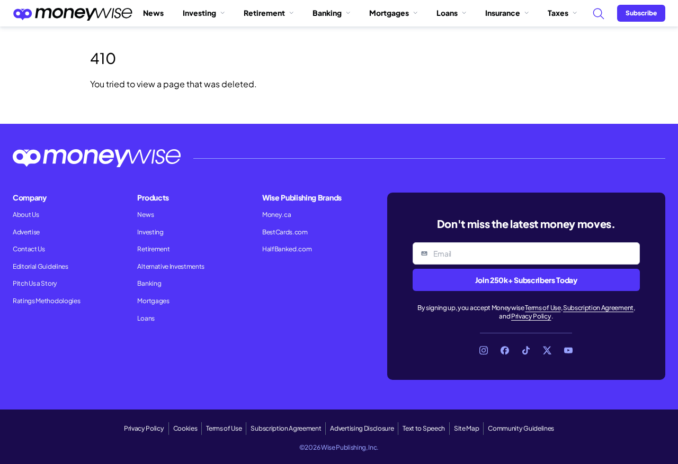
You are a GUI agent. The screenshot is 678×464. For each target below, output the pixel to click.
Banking (327, 12)
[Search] (598, 13)
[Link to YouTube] (568, 350)
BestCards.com (285, 232)
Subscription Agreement (598, 308)
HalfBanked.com (287, 249)
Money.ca (276, 215)
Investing (199, 12)
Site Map (466, 428)
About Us (26, 215)
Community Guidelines (521, 428)
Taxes (558, 12)
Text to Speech (424, 428)
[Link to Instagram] (483, 350)
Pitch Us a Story (35, 283)
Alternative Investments (170, 266)
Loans (447, 12)
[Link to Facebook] (505, 350)
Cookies (185, 428)
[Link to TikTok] (526, 350)
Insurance (502, 12)
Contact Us (29, 249)
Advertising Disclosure (362, 428)
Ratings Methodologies (46, 301)
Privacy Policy (531, 316)
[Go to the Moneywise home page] (72, 13)
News (153, 12)
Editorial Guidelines (40, 266)
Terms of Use (542, 308)
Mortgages (389, 12)
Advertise (26, 232)
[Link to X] (547, 350)
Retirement (264, 12)
